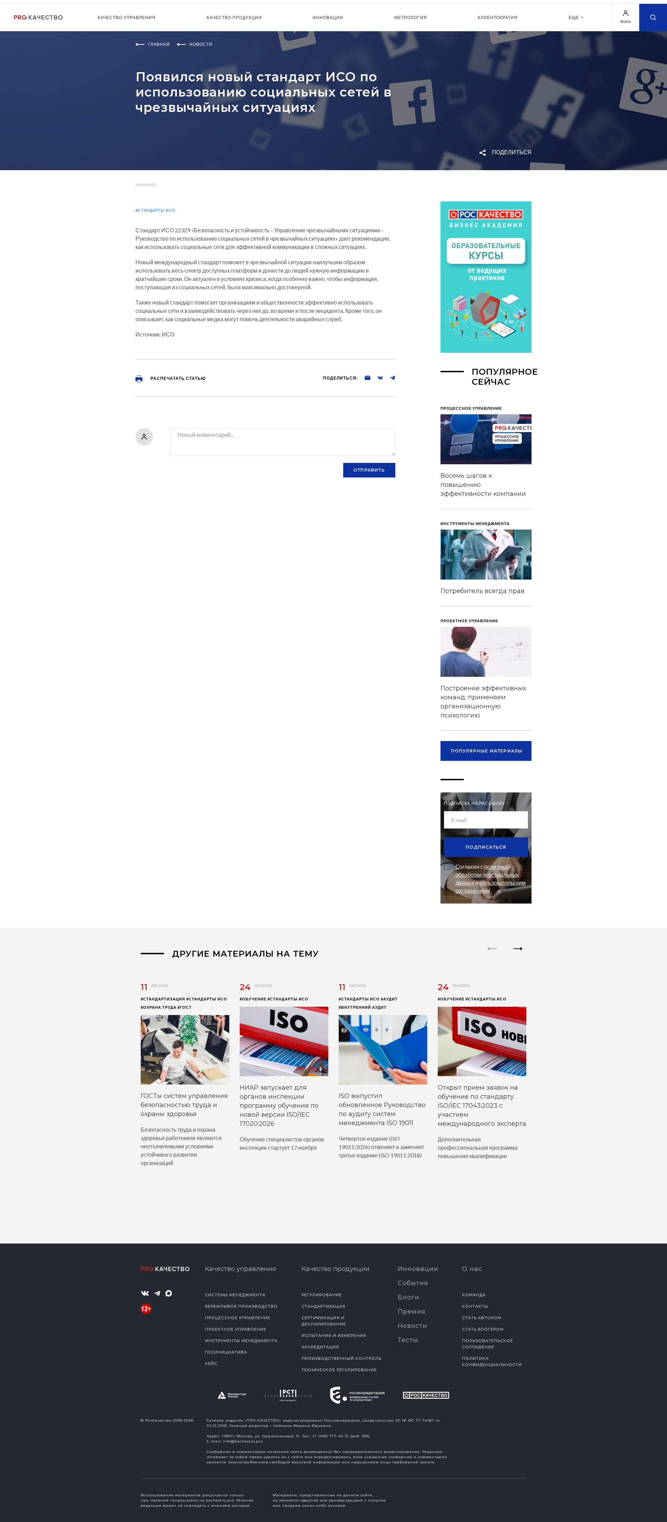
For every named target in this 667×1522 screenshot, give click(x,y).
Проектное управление (235, 1329)
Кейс (211, 1363)
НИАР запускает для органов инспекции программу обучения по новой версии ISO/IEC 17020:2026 (279, 1106)
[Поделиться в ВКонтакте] (376, 377)
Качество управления (127, 17)
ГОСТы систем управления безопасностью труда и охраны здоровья (184, 1105)
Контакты (475, 1306)
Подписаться (486, 847)
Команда (474, 1294)
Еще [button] (574, 17)
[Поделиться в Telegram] (389, 377)
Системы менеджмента (235, 1294)
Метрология (410, 17)
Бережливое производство (241, 1306)
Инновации (328, 17)
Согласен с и (490, 878)
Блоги (408, 1297)
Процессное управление (237, 1317)
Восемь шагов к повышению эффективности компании (483, 485)
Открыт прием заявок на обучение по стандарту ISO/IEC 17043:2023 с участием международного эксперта (482, 1106)
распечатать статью (177, 378)
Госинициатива (226, 1352)
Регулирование (322, 1294)
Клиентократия (498, 17)
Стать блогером (483, 1329)
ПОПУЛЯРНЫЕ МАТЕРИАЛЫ (487, 751)
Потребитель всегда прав (482, 591)
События (413, 1283)
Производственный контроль (341, 1358)
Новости (412, 1326)
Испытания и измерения (334, 1335)
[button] (518, 954)
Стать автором (481, 1317)
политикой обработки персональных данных (487, 874)
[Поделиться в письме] (364, 377)
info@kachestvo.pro (243, 1441)
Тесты (408, 1340)
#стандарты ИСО (155, 210)
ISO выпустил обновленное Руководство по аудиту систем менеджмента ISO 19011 (382, 1109)
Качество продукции (234, 17)
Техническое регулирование (339, 1369)
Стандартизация (323, 1306)
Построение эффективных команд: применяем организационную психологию (483, 701)
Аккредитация (320, 1347)
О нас (472, 1269)
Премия (412, 1311)
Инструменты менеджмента (241, 1340)
